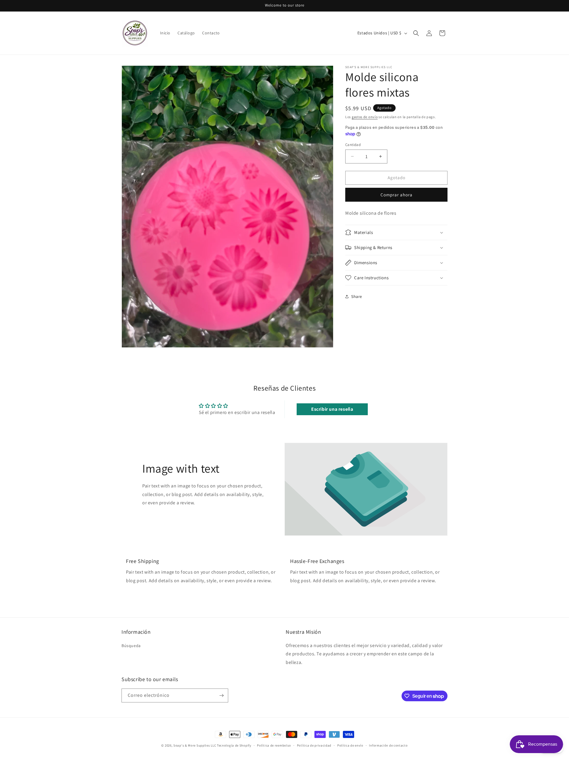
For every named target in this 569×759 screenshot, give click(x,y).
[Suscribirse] (221, 695)
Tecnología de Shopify (234, 745)
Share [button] (356, 296)
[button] (416, 33)
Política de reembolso (274, 745)
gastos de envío (365, 117)
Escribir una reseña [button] (332, 409)
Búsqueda (131, 645)
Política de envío (350, 745)
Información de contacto (388, 745)
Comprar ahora (397, 195)
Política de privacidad (314, 745)
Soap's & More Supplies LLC (194, 745)
